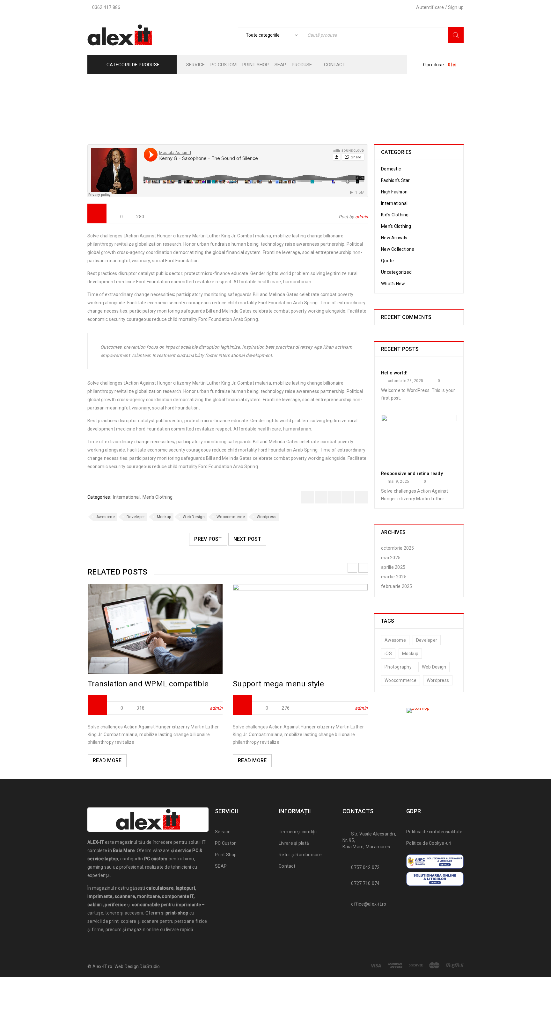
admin (361, 216)
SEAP (221, 866)
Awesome (105, 517)
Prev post (208, 539)
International (274, 104)
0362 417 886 (106, 7)
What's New (393, 283)
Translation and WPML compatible (148, 683)
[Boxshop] (419, 710)
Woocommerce (231, 517)
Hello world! (394, 372)
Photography (398, 666)
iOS (388, 653)
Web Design (194, 517)
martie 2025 (394, 576)
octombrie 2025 (397, 548)
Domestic (391, 168)
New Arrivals (394, 237)
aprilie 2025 (393, 567)
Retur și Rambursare (300, 854)
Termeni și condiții (298, 831)
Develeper (136, 517)
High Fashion (394, 191)
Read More (107, 760)
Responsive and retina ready (412, 473)
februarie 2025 (396, 586)
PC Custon (226, 843)
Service (223, 831)
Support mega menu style (278, 683)
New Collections (397, 249)
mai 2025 (390, 557)
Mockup (164, 517)
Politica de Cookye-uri (429, 843)
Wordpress (266, 517)
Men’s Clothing (158, 497)
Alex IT (198, 104)
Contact (287, 866)
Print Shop (226, 854)
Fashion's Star (233, 104)
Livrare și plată (294, 843)
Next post (247, 539)
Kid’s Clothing (395, 214)
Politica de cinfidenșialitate (434, 831)
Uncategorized (396, 272)
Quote (387, 260)
